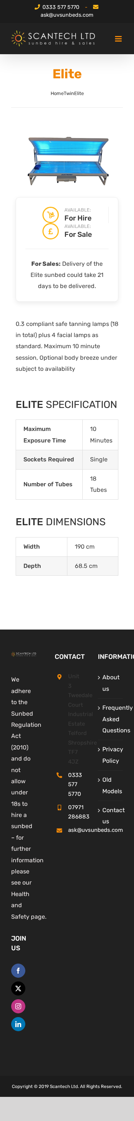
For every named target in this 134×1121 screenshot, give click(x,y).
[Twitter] (18, 988)
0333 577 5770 (60, 7)
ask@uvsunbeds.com (67, 15)
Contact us (110, 816)
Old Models (110, 785)
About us (110, 683)
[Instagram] (18, 1006)
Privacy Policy (110, 755)
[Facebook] (18, 971)
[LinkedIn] (18, 1024)
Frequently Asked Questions (110, 719)
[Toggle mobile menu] (119, 39)
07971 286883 (74, 812)
